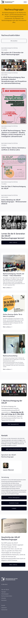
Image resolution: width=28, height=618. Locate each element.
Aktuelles (3, 598)
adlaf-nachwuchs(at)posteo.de (14, 449)
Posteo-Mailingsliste (14, 497)
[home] (7, 2)
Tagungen (3, 591)
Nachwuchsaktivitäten (6, 596)
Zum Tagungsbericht (13, 424)
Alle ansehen (14, 40)
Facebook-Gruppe (14, 503)
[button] (25, 2)
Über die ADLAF (5, 589)
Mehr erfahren (13, 242)
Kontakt (3, 605)
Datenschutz (4, 609)
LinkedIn (14, 508)
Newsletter (4, 600)
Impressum (4, 607)
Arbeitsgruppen (5, 593)
